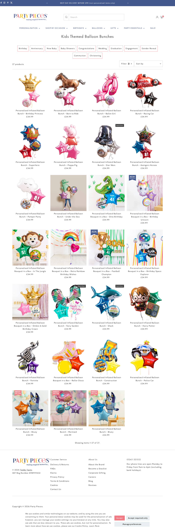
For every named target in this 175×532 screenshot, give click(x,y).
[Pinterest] (8, 3)
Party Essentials (133, 28)
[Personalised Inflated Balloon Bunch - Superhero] (30, 141)
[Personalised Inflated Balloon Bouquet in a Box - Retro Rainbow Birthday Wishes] (68, 248)
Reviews (93, 485)
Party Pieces (36, 506)
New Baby (52, 48)
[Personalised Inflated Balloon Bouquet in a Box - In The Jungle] (30, 248)
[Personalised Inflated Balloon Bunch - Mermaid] (68, 408)
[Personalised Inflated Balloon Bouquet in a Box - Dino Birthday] (107, 193)
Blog (91, 481)
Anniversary (37, 48)
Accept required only (138, 518)
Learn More (94, 526)
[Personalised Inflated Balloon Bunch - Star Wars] (107, 141)
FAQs (52, 468)
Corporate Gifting (97, 473)
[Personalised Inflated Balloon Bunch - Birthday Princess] (30, 90)
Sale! (153, 28)
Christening (95, 56)
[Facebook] (1, 3)
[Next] (128, 3)
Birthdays (79, 28)
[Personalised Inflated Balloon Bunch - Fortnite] (30, 357)
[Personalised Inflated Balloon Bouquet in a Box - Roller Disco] (68, 357)
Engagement (132, 48)
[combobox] (96, 17)
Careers (92, 477)
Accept (119, 518)
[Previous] (47, 3)
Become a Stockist (98, 468)
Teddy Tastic (26, 470)
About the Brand (97, 464)
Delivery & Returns (59, 464)
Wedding (102, 48)
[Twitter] (11, 3)
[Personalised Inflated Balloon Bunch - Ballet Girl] (107, 90)
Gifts (113, 28)
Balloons (97, 28)
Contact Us (55, 489)
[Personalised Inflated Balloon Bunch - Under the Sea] (68, 193)
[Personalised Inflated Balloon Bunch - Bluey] (30, 408)
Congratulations (86, 48)
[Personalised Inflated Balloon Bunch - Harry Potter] (145, 302)
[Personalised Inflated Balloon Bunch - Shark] (107, 302)
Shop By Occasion (56, 28)
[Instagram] (4, 3)
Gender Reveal (149, 48)
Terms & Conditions (59, 481)
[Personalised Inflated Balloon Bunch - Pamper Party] (30, 193)
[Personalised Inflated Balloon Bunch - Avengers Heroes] (145, 141)
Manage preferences (132, 524)
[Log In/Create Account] (157, 17)
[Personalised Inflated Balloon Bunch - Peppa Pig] (68, 141)
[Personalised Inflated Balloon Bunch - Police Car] (145, 357)
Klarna (53, 473)
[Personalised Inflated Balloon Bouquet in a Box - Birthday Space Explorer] (145, 248)
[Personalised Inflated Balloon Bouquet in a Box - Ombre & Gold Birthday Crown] (30, 302)
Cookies (54, 485)
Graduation (116, 48)
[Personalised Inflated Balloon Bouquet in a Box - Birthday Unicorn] (145, 193)
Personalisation (28, 28)
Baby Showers (68, 48)
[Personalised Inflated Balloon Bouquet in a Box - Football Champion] (107, 248)
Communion (80, 56)
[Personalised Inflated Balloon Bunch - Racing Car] (145, 90)
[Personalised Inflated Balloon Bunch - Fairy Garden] (68, 302)
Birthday (23, 48)
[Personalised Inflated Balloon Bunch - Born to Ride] (68, 90)
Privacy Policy (57, 477)
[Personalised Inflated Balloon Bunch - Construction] (107, 357)
